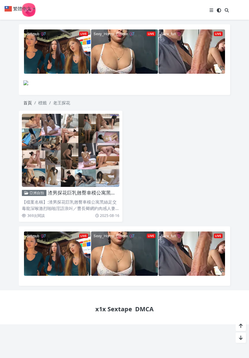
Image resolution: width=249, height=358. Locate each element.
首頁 (27, 103)
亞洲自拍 (36, 192)
